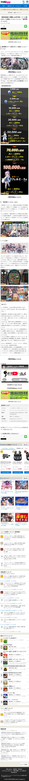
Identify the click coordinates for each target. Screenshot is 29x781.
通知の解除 (16, 770)
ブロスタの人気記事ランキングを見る (8, 624)
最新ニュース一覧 (24, 9)
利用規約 (15, 769)
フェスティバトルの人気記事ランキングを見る (10, 597)
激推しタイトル (17, 12)
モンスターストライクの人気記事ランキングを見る (11, 631)
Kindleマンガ (20, 448)
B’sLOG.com (14, 772)
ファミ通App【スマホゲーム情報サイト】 (10, 9)
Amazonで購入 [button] (5, 472)
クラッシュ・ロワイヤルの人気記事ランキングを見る (11, 603)
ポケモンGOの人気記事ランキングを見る (9, 617)
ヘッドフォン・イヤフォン (8, 448)
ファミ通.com (23, 770)
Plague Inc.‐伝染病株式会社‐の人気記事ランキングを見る (11, 610)
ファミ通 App (6, 2)
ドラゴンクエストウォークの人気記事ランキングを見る (12, 589)
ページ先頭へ (25, 764)
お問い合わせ (9, 769)
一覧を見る (25, 444)
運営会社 (20, 769)
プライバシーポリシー (7, 770)
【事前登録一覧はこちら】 (14, 42)
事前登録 (10, 12)
